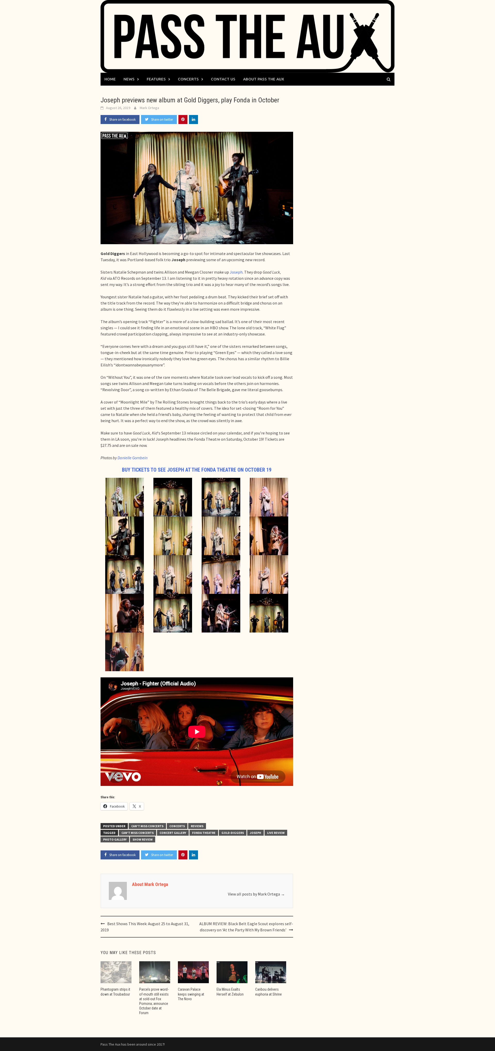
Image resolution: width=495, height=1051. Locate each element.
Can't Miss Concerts (147, 826)
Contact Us (223, 79)
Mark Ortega (149, 107)
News (129, 79)
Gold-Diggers (232, 833)
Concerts (188, 79)
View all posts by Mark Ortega (256, 894)
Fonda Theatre (204, 833)
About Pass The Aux (263, 79)
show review (143, 839)
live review (276, 833)
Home (110, 79)
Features (156, 79)
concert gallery (173, 833)
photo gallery (115, 839)
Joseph (236, 272)
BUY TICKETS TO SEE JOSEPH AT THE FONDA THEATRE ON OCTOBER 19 (196, 470)
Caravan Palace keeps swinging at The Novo (191, 994)
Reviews (197, 826)
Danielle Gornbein (132, 457)
